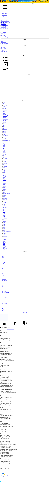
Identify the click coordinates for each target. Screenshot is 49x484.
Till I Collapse (4, 233)
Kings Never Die (5, 170)
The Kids (4, 228)
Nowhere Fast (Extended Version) (6, 193)
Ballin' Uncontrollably (5, 116)
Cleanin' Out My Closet (5, 130)
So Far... (4, 215)
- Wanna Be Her (3, 32)
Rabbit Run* (4, 202)
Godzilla (4, 149)
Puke (3, 201)
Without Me (4, 245)
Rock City (4, 210)
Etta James (3, 304)
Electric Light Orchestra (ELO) (5, 297)
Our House (4, 196)
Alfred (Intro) (4, 106)
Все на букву (25, 312)
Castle (3, 128)
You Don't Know (5, 248)
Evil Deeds (4, 141)
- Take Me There (3, 23)
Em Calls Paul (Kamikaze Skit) (6, 140)
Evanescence (3, 258)
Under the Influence (5, 236)
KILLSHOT (4, 169)
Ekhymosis (3, 257)
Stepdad (4, 220)
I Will (3, 160)
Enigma (2, 269)
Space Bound (4, 217)
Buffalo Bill (4, 125)
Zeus (3, 250)
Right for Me (4, 208)
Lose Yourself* (4, 175)
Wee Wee (4, 241)
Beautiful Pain (4, 117)
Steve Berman (4, 222)
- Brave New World (4, 43)
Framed (4, 146)
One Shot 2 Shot (4, 195)
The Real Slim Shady (5, 229)
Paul (3, 197)
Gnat (3, 148)
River (3, 209)
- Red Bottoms (3, 46)
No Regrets (4, 190)
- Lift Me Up (3, 35)
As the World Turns (5, 110)
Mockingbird (4, 180)
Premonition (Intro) (5, 199)
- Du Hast (3, 24)
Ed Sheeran (3, 256)
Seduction (4, 212)
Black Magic (4, 122)
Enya (2, 273)
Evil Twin (4, 142)
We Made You (4, 240)
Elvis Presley (3, 252)
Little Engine (4, 174)
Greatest (4, 151)
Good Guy (4, 150)
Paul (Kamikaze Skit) (5, 198)
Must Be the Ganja (5, 182)
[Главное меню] (5, 9)
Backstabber (4, 112)
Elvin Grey (3, 298)
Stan (3, 219)
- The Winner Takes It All (4, 28)
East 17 (2, 308)
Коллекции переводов (4, 14)
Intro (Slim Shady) (5, 163)
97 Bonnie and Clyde (5, 105)
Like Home (4, 172)
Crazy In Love (4, 132)
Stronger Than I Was (5, 223)
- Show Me (3, 36)
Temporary (4, 227)
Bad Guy (4, 113)
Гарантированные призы (4, 13)
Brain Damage (4, 123)
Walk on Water (4, 239)
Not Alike (4, 192)
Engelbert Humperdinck (4, 280)
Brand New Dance (5, 124)
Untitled (4, 237)
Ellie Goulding (3, 262)
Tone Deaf (4, 234)
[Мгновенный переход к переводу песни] (5, 66)
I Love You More (5, 158)
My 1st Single (4, 183)
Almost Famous (4, 108)
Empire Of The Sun (4, 279)
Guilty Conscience (5, 152)
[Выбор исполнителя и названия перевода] (5, 61)
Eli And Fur (3, 293)
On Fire (4, 194)
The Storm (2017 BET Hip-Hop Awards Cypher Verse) (9, 231)
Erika (2, 285)
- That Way (3, 42)
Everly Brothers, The (4, 268)
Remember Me (4, 204)
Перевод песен (3, 11)
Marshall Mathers (5, 179)
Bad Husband (4, 114)
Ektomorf (3, 275)
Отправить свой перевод (4, 15)
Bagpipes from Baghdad (5, 115)
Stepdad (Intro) (4, 221)
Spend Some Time (5, 218)
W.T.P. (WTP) (4, 246)
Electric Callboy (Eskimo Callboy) (5, 292)
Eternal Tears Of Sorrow (4, 303)
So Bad (3, 214)
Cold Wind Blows (5, 131)
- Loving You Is (3, 41)
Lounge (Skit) (4, 176)
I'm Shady (4, 159)
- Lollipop (3, 47)
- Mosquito (2, 50)
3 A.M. (3, 103)
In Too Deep (4, 161)
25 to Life (4, 102)
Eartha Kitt (3, 287)
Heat (3, 155)
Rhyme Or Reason (5, 207)
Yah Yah (4, 247)
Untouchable (4, 238)
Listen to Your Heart (5, 173)
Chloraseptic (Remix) (5, 129)
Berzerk (4, 118)
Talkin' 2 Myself (4, 226)
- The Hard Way (5, 21)
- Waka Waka (5, 22)
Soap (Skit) (4, 216)
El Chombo (3, 309)
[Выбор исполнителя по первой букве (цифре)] (5, 71)
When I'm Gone (4, 242)
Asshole (4, 111)
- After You (3, 33)
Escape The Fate (3, 302)
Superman (4, 224)
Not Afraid (4, 191)
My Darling (4, 184)
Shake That (4, 213)
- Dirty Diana (4, 25)
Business (4, 126)
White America (4, 243)
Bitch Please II (4, 120)
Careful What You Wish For (6, 127)
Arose (3, 109)
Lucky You (4, 178)
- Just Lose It (3, 26)
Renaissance (4, 206)
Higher (3, 157)
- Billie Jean (4, 20)
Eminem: (3, 101)
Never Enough (4, 187)
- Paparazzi (3, 27)
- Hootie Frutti (4, 51)
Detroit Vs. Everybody (5, 135)
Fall (3, 143)
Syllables (4, 225)
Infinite (3, 162)
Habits (3, 153)
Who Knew (4, 244)
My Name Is (4, 186)
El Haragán (3, 310)
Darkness (4, 133)
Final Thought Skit (5, 144)
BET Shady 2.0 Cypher (5, 119)
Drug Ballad (4, 138)
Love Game (4, 177)
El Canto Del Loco (4, 291)
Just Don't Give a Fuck (5, 166)
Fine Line (4, 145)
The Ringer (4, 230)
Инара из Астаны (10, 329)
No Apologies (4, 189)
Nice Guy (4, 188)
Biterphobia (4, 121)
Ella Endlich (3, 263)
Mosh (3, 181)
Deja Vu (4, 134)
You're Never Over (5, 249)
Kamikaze (4, 167)
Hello (3, 156)
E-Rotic (2, 286)
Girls (3, 147)
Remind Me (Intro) (5, 205)
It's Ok (3, 164)
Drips (3, 137)
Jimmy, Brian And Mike (5, 165)
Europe (2, 281)
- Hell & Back (4, 49)
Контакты (3, 16)
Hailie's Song (4, 154)
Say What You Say (5, 211)
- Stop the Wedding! (3, 48)
